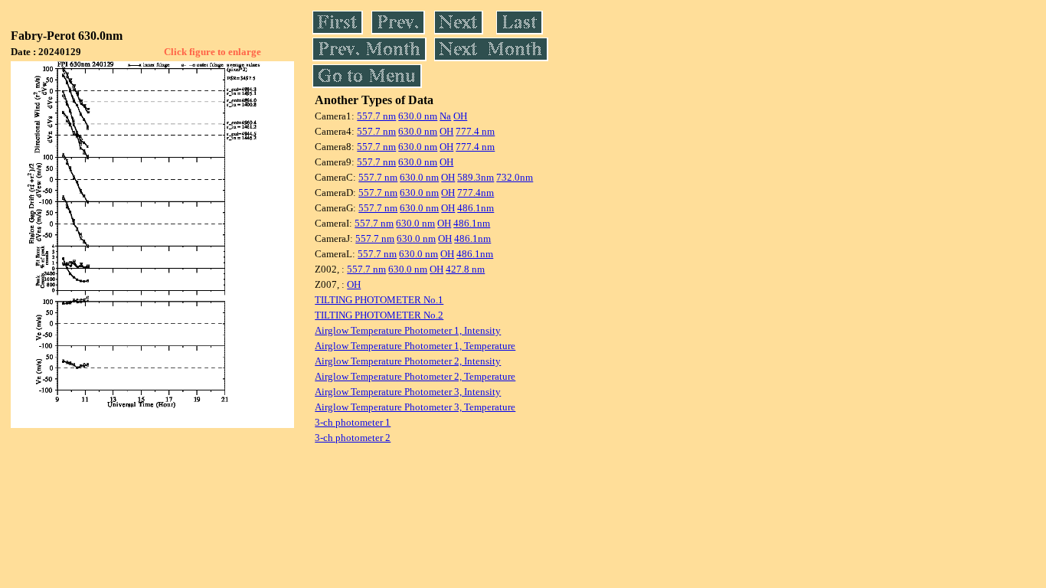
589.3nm (475, 177)
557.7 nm (376, 116)
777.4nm (475, 192)
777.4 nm (475, 131)
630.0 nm (417, 116)
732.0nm (514, 177)
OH (460, 116)
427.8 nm (465, 269)
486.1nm (475, 208)
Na (445, 116)
